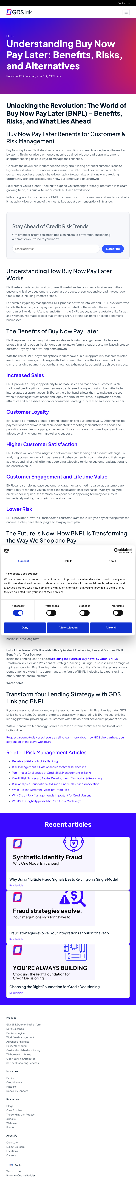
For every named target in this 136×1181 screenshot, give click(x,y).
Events (10, 1127)
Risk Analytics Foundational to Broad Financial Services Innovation (55, 784)
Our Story (12, 1142)
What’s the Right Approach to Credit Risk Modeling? (46, 801)
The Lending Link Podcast (21, 1114)
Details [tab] (68, 560)
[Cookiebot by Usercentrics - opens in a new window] (116, 550)
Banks (10, 1078)
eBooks (11, 1118)
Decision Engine (15, 1033)
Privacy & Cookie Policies (20, 1175)
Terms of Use (13, 1171)
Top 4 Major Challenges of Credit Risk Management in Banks (52, 772)
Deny (25, 627)
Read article (16, 885)
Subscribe (113, 249)
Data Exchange (15, 1028)
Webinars (11, 1123)
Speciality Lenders (17, 1090)
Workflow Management (20, 1037)
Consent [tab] (23, 560)
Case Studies (14, 1110)
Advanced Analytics (17, 1041)
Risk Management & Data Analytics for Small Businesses (49, 767)
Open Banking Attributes (20, 1058)
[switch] (51, 613)
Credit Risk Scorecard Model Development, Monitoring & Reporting (57, 778)
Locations (12, 1151)
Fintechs (11, 1086)
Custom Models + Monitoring (23, 1050)
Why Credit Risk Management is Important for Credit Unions (51, 795)
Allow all (111, 627)
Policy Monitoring (16, 1045)
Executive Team (15, 1146)
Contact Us (123, 3)
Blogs (9, 1106)
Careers (11, 1155)
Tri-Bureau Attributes (18, 1054)
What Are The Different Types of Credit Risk (40, 789)
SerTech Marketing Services (22, 1062)
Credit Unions (14, 1082)
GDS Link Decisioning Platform (23, 1024)
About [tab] (112, 560)
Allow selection (68, 627)
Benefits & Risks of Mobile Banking (35, 761)
